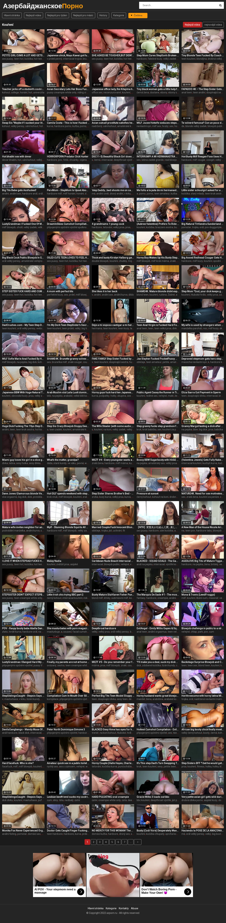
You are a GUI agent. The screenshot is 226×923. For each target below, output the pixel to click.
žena (207, 564)
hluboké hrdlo (198, 294)
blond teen (142, 294)
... (131, 842)
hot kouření (41, 429)
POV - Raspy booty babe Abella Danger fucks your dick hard (23, 628)
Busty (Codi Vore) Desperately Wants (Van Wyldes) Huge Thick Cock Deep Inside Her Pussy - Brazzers (158, 830)
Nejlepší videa (33, 15)
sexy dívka (34, 463)
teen (150, 328)
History (103, 15)
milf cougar (199, 159)
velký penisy (17, 126)
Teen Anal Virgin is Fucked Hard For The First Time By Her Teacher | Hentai (158, 325)
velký (39, 159)
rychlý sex (52, 766)
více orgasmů (9, 496)
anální (5, 193)
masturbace (11, 699)
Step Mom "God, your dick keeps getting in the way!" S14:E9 (203, 291)
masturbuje (53, 631)
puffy (41, 800)
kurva (50, 126)
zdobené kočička (151, 665)
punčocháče (125, 766)
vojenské (85, 159)
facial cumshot (81, 631)
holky (113, 395)
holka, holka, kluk (215, 766)
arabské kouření (173, 699)
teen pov (190, 530)
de (183, 126)
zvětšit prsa (62, 564)
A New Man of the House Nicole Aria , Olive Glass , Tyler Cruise (203, 527)
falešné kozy (155, 58)
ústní (77, 800)
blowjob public (215, 126)
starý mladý (197, 193)
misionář (213, 598)
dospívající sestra (215, 92)
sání (221, 294)
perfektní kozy (55, 294)
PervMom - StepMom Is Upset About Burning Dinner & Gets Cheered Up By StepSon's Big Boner (68, 190)
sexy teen (122, 699)
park (200, 631)
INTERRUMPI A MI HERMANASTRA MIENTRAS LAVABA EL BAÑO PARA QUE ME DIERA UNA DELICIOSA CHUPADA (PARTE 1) (158, 156)
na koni (107, 429)
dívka (175, 328)
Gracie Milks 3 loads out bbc (153, 796)
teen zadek (55, 429)
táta (61, 800)
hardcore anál (29, 193)
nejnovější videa (213, 24)
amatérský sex (156, 463)
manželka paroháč (192, 328)
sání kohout (31, 126)
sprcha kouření (173, 833)
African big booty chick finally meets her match (203, 729)
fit (124, 530)
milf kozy (198, 261)
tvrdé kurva (15, 631)
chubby (123, 261)
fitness (200, 766)
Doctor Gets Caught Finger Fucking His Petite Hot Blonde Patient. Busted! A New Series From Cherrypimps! (68, 830)
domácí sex (34, 833)
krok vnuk (52, 496)
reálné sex (151, 395)
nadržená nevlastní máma (208, 699)
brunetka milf (59, 362)
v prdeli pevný (54, 58)
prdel (72, 294)
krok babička (149, 429)
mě (93, 193)
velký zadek (30, 227)
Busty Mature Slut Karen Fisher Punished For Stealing (113, 594)
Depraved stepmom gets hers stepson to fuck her (203, 358)
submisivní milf (119, 598)
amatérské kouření (127, 126)
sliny (55, 800)
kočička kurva (109, 766)
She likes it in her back (104, 291)
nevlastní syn (144, 126)
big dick (32, 362)
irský (86, 598)
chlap (194, 631)
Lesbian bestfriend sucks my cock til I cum (68, 796)
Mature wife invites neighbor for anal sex (23, 527)
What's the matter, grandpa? (63, 459)
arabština (158, 699)
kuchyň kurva (210, 463)
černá (97, 159)
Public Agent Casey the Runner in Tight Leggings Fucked (158, 392)
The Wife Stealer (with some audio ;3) (113, 426)
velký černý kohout (192, 732)
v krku (127, 193)
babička (218, 429)
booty (206, 732)
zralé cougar (75, 362)
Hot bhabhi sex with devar (16, 156)
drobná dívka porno (192, 800)
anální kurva (120, 294)
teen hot (18, 58)
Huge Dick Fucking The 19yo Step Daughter (23, 426)
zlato (5, 631)
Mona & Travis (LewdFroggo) (198, 594)
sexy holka (22, 463)
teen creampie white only (28, 598)
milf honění (69, 193)
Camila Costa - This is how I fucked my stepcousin (68, 122)
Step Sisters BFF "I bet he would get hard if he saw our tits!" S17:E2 (203, 763)
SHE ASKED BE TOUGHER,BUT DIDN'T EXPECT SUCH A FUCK (113, 55)
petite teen (170, 766)
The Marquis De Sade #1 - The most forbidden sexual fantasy (158, 594)
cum (211, 631)
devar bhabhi (9, 159)
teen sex (192, 665)
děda (49, 463)
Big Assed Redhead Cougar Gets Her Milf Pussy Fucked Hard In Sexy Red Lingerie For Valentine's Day (203, 257)
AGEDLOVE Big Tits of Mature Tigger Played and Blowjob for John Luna (203, 561)
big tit (85, 328)
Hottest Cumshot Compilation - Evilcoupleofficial (158, 729)
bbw (195, 429)
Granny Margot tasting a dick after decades (203, 426)
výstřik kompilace (175, 564)
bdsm (133, 631)
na (183, 530)
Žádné (171, 294)
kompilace (52, 699)
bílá (49, 395)
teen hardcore (55, 833)
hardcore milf (54, 193)
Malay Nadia (54, 561)
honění (23, 92)
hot (30, 92)
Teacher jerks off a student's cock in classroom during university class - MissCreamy (23, 89)
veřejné (163, 395)
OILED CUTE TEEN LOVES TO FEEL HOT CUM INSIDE (68, 257)
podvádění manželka (13, 530)
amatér (174, 362)
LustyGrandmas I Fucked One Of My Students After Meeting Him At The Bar (23, 224)
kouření (126, 92)
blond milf (97, 598)
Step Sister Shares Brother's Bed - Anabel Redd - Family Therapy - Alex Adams (113, 493)
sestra (60, 665)
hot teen (38, 58)
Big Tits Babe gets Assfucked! (19, 190)
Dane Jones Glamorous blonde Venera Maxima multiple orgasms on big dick (23, 493)
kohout (6, 92)
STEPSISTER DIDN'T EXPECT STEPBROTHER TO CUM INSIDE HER (23, 594)
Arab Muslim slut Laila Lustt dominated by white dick (68, 392)
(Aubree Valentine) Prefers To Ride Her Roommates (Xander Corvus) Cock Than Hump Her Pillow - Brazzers (158, 224)
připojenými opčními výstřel (17, 665)
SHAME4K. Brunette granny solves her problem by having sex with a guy (68, 358)
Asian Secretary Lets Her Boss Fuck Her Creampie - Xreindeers (68, 89)
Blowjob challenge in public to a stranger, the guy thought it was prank (203, 628)
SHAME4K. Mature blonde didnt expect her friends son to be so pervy (158, 291)
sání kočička (166, 530)
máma (95, 665)
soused (67, 631)
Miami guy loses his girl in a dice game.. (23, 459)
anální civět (102, 193)
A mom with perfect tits (60, 291)
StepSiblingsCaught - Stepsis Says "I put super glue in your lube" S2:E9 (23, 695)
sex (171, 126)
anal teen (187, 92)
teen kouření (188, 58)
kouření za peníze (172, 429)
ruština (163, 294)
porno (142, 193)
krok (139, 429)
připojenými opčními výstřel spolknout (68, 227)
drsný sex (124, 833)
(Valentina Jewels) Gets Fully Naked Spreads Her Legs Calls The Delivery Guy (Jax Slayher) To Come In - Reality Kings (203, 459)
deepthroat (134, 800)
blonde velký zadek (196, 126)
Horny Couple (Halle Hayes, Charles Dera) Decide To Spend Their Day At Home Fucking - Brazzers (113, 763)
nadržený (97, 126)
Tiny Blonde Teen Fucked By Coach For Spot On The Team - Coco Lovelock (203, 55)
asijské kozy (210, 800)
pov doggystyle (213, 227)
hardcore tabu (204, 530)
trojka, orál (198, 227)
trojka (104, 530)
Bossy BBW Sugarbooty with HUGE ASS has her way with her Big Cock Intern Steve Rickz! (158, 459)
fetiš (65, 159)
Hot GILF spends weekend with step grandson (68, 493)
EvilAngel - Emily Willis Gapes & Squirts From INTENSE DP (158, 628)
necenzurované (112, 92)
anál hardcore (9, 732)
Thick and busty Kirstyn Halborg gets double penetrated (113, 257)
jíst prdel (176, 800)
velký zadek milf (172, 58)
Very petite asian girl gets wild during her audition (203, 796)
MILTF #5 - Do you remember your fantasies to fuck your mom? (113, 662)
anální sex (15, 193)
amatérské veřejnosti (33, 261)
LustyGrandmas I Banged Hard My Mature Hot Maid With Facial (23, 662)
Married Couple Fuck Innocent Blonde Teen (113, 527)
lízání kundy (168, 665)
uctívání (117, 530)
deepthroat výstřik (124, 159)
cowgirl (210, 159)
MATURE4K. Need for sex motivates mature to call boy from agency (203, 493)
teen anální (199, 92)
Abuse (134, 908)
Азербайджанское (12, 6)
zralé (173, 261)
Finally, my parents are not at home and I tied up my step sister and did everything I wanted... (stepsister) (68, 662)
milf (184, 598)
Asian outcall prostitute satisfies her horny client (113, 122)
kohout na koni (160, 496)
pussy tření (40, 665)
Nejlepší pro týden (57, 15)
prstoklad (38, 496)
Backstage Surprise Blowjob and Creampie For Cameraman (203, 662)
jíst (110, 530)
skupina (121, 395)
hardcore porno (62, 126)
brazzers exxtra (164, 227)
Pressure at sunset (147, 493)
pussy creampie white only (61, 92)
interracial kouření (191, 463)
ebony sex (174, 92)
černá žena (143, 92)
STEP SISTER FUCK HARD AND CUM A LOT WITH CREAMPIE (23, 291)
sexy (160, 766)
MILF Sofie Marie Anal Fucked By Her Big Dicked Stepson (23, 358)
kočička (29, 58)
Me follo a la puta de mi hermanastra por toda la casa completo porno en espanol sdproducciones (158, 190)
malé (171, 395)
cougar (87, 362)
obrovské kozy (19, 395)
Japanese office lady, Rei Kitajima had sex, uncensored (113, 89)
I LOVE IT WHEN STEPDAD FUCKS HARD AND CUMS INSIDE (23, 561)
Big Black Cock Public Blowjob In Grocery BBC (23, 257)
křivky (107, 598)
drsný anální (116, 193)
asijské (74, 564)
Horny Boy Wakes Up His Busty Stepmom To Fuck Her (158, 257)
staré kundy (60, 463)
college (15, 92)
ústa (124, 800)
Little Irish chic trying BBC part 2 (65, 594)
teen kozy (123, 328)
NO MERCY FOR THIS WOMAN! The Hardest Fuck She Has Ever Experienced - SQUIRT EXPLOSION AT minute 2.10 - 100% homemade (113, 830)
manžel (141, 699)
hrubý (165, 126)
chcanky (74, 159)
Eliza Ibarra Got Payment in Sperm (201, 392)
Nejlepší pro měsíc (83, 15)
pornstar (186, 227)
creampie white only (109, 800)
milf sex (156, 126)
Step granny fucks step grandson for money (158, 426)
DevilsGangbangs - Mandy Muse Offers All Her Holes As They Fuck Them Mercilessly (23, 729)
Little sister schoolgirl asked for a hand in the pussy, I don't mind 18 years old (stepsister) (203, 190)
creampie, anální (166, 598)
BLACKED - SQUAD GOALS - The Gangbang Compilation (158, 561)
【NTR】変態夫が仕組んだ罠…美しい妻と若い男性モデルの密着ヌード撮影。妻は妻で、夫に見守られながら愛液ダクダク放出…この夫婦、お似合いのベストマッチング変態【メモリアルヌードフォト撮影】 (158, 527)
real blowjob (171, 159)
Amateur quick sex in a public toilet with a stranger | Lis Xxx (68, 763)
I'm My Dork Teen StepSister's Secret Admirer (68, 325)
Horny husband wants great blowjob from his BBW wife (158, 695)
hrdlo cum (132, 732)
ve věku (72, 463)
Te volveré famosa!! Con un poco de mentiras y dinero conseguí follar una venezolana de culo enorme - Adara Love (203, 122)
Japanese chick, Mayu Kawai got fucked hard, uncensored (68, 55)
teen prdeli (68, 328)
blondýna (202, 58)
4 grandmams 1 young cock (108, 224)
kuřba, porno (79, 126)
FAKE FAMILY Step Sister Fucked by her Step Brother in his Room (113, 358)
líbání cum (202, 598)
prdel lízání (88, 833)
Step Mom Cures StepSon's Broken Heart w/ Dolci (158, 55)
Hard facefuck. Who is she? (18, 763)
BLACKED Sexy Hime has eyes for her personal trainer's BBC (113, 729)
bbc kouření (143, 800)
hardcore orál (29, 631)
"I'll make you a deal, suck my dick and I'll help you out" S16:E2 (158, 662)
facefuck (7, 766)
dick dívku (7, 800)
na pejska (22, 362)
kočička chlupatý (155, 833)
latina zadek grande (153, 159)
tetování (107, 227)
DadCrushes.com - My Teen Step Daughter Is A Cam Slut (23, 325)
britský (214, 564)
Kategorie (118, 15)
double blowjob (100, 261)
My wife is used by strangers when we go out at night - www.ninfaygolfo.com (203, 325)
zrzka (95, 496)
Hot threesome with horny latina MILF (203, 695)
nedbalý (69, 800)
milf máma (122, 463)
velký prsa (118, 227)
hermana (97, 328)
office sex (97, 92)
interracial (107, 159)
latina (12, 463)
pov (60, 159)
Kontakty (124, 908)
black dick (24, 732)
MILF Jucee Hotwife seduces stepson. (158, 122)
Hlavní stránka (12, 15)
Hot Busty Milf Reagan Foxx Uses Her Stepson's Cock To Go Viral (203, 156)
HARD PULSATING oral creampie (110, 796)
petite (166, 362)
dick (30, 496)
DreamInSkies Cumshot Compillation (68, 224)
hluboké (121, 732)
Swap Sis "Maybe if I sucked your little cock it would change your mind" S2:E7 (23, 122)
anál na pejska (145, 564)
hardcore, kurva (72, 833)
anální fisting (9, 833)
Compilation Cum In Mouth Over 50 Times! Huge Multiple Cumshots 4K (68, 695)
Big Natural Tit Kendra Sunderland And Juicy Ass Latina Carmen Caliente (203, 224)
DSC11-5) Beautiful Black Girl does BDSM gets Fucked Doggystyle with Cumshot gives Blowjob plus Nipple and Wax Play (113, 156)
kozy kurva (105, 496)
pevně (80, 463)
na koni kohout (108, 732)
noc (205, 328)
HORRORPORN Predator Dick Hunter (67, 156)
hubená (133, 362)
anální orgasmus (157, 631)
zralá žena (97, 463)
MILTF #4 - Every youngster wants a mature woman (113, 459)
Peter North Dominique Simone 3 (66, 729)
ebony (163, 92)
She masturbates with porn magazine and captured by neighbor (68, 628)
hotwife (178, 126)
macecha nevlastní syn (194, 362)
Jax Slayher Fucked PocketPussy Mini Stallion (158, 358)
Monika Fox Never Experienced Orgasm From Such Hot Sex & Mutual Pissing (23, 830)
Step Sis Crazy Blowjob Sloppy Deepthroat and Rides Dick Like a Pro (68, 426)
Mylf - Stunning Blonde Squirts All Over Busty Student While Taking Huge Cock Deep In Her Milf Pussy (68, 527)
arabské (68, 395)
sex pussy (7, 58)
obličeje (141, 362)
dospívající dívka (197, 395)
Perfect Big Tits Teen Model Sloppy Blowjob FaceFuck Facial (113, 695)
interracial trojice (72, 58)
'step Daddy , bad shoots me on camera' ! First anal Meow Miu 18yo (113, 190)
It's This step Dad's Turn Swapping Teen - (158, 763)
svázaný (51, 665)
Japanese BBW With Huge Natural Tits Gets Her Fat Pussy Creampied (23, 392)
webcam (41, 328)
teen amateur (162, 193)
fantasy (141, 598)
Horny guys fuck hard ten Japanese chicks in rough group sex (113, 392)
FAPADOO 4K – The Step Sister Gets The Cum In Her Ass (203, 89)
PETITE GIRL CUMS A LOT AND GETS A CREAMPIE (23, 55)
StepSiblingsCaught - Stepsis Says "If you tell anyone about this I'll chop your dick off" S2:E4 (23, 796)
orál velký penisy (11, 261)
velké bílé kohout (83, 395)
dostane (154, 92)
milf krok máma (160, 261)
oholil (20, 227)
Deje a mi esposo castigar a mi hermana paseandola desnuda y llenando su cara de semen (113, 325)
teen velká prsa (162, 328)
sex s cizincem (67, 766)
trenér (95, 732)
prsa (127, 227)
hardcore (142, 58)
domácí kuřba (99, 833)
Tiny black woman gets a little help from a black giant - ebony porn (158, 89)
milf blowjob (9, 227)
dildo (131, 294)
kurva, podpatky (100, 395)
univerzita (38, 92)
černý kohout (144, 496)
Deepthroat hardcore (104, 628)
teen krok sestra (214, 193)
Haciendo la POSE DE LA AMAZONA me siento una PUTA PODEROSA (203, 830)
